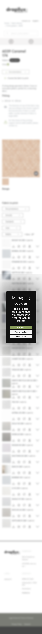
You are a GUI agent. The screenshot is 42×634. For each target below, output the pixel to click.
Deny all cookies (20, 332)
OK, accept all (21, 327)
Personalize (21, 336)
